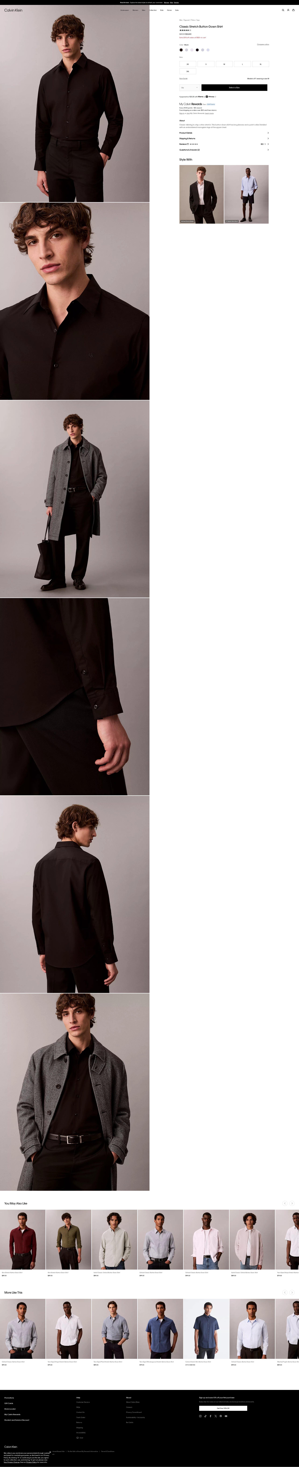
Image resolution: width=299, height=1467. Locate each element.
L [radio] (242, 64)
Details (165, 2)
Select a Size (234, 87)
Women (155, 2)
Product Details (185, 133)
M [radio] (224, 64)
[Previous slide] (284, 1203)
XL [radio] (261, 64)
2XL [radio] (188, 71)
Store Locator (10, 1409)
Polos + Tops (195, 20)
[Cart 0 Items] (293, 10)
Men (160, 2)
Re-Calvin (129, 1422)
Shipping (79, 1428)
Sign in (181, 113)
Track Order (80, 1417)
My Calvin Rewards (12, 1414)
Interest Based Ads (58, 1451)
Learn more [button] (209, 113)
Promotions (9, 1398)
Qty (182, 88)
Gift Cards (8, 1403)
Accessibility (81, 1433)
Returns (79, 1422)
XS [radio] (188, 64)
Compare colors (263, 44)
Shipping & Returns (187, 138)
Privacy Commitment (134, 1412)
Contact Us (80, 1412)
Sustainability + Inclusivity (135, 1417)
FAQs (78, 1407)
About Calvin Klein (133, 1402)
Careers (129, 1407)
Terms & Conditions (107, 1451)
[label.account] (288, 10)
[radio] (181, 50)
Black (186, 45)
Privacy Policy (31, 1462)
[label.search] (283, 10)
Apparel (187, 20)
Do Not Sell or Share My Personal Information (83, 1451)
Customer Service (83, 1402)
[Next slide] (292, 1203)
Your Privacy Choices (12, 1462)
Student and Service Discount (16, 1420)
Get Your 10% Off (223, 1408)
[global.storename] (13, 10)
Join (188, 113)
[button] (215, 97)
